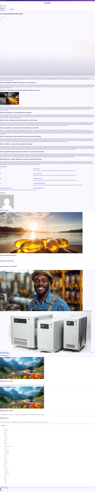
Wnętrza (5, 479)
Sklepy (5, 464)
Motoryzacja (6, 450)
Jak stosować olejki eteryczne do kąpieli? (8, 266)
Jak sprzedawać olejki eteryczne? (7, 261)
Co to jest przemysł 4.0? (37, 173)
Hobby (5, 440)
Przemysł (3, 10)
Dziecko (5, 434)
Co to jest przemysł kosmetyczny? (39, 183)
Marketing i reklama (7, 446)
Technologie (6, 468)
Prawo (5, 458)
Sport (5, 466)
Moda (5, 448)
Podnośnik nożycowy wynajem (6, 381)
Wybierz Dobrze (47, 3)
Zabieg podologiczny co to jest (38, 188)
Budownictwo (6, 430)
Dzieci (5, 432)
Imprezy (5, 442)
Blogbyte (6, 487)
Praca (5, 456)
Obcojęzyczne (6, 454)
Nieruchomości (7, 452)
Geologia (5, 438)
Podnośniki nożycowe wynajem (6, 410)
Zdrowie (5, 481)
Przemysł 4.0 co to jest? (37, 178)
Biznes (5, 428)
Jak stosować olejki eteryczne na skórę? (8, 255)
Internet (5, 444)
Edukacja (5, 436)
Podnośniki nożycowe (4, 418)
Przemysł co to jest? (36, 168)
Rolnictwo (6, 462)
